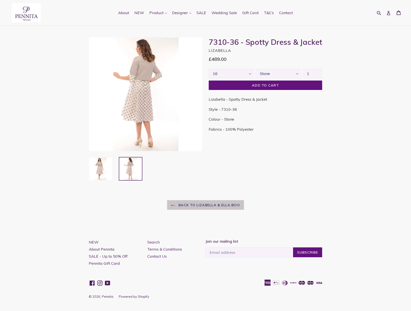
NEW (139, 12)
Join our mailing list (222, 241)
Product (159, 12)
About (123, 12)
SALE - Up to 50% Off (108, 256)
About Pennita (102, 249)
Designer (182, 12)
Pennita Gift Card (104, 263)
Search (153, 242)
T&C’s (269, 12)
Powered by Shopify (134, 297)
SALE (201, 12)
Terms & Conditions (164, 249)
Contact (286, 12)
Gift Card (250, 12)
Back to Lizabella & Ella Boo (208, 205)
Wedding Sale (224, 12)
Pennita (107, 297)
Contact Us (157, 256)
